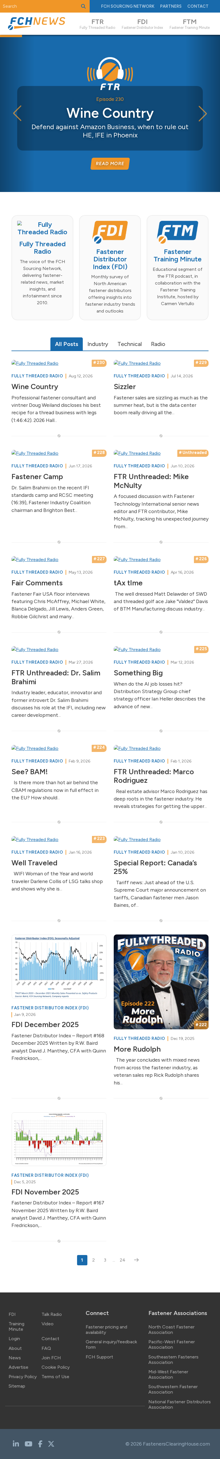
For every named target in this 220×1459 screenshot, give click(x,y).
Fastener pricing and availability (106, 1329)
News (15, 1357)
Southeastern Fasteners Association (173, 1359)
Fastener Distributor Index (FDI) (50, 1007)
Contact (198, 6)
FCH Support (99, 1357)
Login (14, 1338)
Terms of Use (55, 1376)
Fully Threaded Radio (37, 376)
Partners (171, 6)
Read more (109, 163)
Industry (97, 344)
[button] (203, 113)
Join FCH (51, 1357)
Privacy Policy (23, 1376)
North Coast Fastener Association (171, 1329)
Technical (129, 344)
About (15, 1348)
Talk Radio (52, 1314)
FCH (127, 6)
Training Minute (16, 1326)
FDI (12, 1314)
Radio (158, 344)
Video (48, 1323)
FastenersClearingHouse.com (176, 1444)
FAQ (46, 1348)
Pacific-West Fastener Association (171, 1344)
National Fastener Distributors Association (179, 1404)
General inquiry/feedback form (111, 1344)
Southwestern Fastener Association (173, 1389)
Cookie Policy (56, 1367)
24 (122, 1260)
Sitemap (17, 1386)
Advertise (18, 1367)
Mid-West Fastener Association (168, 1374)
